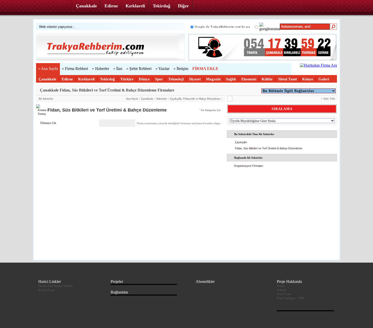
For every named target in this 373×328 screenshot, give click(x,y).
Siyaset (195, 79)
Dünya (144, 79)
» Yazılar (162, 68)
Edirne (111, 5)
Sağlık (231, 79)
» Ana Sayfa (48, 68)
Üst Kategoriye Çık (211, 110)
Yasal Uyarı (284, 294)
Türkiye (126, 79)
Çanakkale (86, 5)
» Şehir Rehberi (138, 68)
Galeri (323, 79)
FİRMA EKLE (205, 68)
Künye (307, 79)
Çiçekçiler (241, 142)
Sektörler (161, 98)
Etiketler (282, 290)
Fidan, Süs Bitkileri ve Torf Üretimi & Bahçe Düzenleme (268, 148)
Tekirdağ (161, 5)
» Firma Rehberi (75, 68)
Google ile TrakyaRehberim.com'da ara (222, 26)
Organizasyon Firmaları (248, 165)
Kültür (267, 79)
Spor (159, 79)
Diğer (183, 5)
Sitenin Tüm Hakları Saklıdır (55, 286)
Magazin (213, 79)
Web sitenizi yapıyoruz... (57, 27)
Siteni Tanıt (287, 79)
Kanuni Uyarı (46, 290)
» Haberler (100, 68)
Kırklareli (135, 5)
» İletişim (181, 68)
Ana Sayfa (132, 98)
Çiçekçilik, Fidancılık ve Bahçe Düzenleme (195, 98)
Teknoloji (176, 79)
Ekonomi (248, 79)
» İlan (117, 68)
